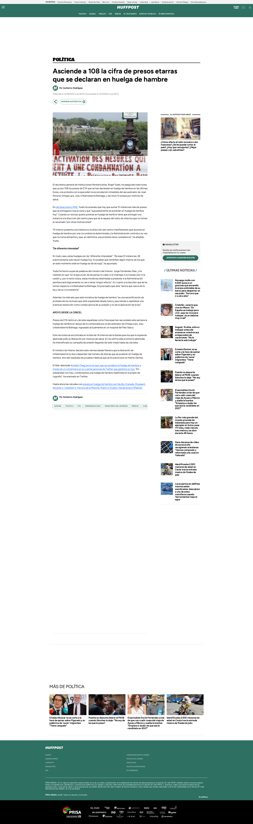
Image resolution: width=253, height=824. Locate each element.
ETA (79, 406)
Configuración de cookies (137, 755)
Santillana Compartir (135, 808)
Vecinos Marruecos (65, 2)
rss (46, 770)
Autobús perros (168, 2)
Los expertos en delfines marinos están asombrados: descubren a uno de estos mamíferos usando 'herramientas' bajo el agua (187, 491)
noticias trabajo (147, 14)
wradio (122, 812)
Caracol (173, 808)
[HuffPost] (54, 747)
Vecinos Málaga (182, 2)
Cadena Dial (142, 812)
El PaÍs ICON (132, 816)
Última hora (236, 7)
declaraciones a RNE (67, 207)
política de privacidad (135, 767)
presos (135, 406)
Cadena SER (147, 808)
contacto (49, 763)
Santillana (121, 808)
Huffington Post (99, 812)
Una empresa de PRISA (73, 810)
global (92, 14)
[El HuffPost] (128, 7)
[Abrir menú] (3, 7)
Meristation (167, 816)
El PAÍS (96, 808)
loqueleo (155, 816)
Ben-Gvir (106, 2)
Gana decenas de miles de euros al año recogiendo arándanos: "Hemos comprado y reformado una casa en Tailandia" (187, 449)
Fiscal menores (80, 2)
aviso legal (131, 763)
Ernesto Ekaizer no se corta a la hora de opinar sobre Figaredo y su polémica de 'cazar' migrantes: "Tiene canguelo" (187, 356)
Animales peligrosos (198, 2)
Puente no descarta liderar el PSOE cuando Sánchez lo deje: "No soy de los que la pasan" (187, 376)
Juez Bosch (155, 2)
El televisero (130, 14)
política (82, 14)
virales (102, 14)
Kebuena (171, 812)
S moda (143, 816)
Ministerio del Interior (116, 406)
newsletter (50, 767)
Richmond (94, 816)
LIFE (110, 14)
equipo (48, 755)
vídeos (118, 14)
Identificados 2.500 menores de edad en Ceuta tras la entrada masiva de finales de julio (186, 469)
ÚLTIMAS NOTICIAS (166, 14)
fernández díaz (93, 406)
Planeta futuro (161, 812)
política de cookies (134, 759)
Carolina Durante (118, 2)
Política (64, 60)
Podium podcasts (120, 816)
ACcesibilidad (132, 770)
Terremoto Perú (94, 2)
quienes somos (51, 759)
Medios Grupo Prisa (73, 816)
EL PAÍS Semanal (151, 812)
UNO (114, 812)
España (58, 406)
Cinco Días (132, 812)
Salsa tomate (132, 2)
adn (163, 808)
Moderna (108, 816)
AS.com (155, 808)
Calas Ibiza (144, 2)
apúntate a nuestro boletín (180, 258)
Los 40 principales (109, 808)
